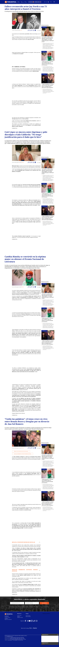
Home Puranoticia (28, 615)
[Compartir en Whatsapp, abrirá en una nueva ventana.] (34, 30)
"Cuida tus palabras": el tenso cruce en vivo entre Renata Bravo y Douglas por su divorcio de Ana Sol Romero (48, 86)
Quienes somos (19, 615)
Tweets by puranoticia (46, 613)
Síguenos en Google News (8, 619)
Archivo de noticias (28, 616)
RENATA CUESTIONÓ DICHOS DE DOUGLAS (21, 451)
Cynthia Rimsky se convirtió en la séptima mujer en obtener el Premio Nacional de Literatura (47, 63)
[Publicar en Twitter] (30, 30)
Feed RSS (18, 616)
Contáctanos (6, 618)
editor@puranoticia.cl (7, 617)
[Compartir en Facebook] (32, 30)
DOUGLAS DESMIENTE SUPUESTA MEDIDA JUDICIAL (22, 453)
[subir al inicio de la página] (39, 542)
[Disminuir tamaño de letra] (46, 2)
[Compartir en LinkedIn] (35, 30)
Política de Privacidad (20, 617)
